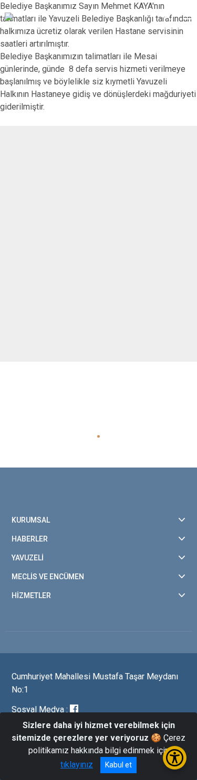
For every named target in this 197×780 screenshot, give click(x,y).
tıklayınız (76, 765)
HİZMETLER (31, 595)
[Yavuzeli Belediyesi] (57, 16)
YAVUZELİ (28, 558)
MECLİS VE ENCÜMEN (48, 576)
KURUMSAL (31, 520)
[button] (98, 436)
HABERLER (30, 539)
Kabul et (118, 765)
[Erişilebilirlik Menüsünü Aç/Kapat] (174, 758)
